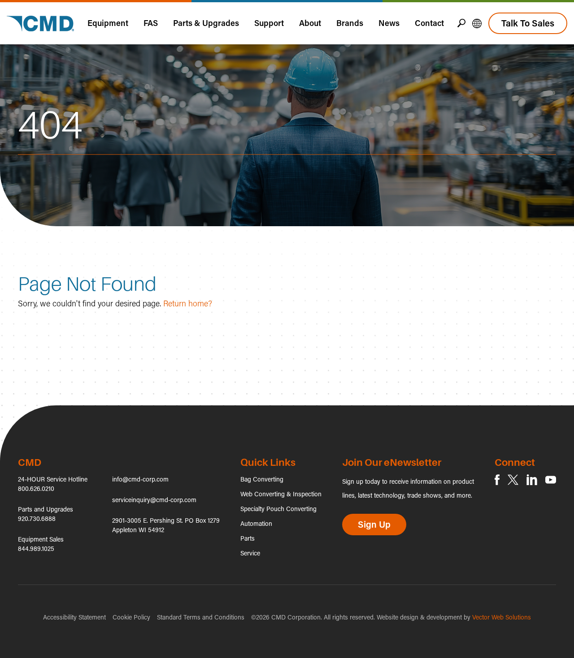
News (389, 22)
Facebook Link (497, 479)
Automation (256, 523)
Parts (247, 538)
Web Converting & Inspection (281, 494)
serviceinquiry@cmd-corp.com (154, 499)
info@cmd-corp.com (140, 479)
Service (250, 553)
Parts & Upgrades (206, 22)
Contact (429, 22)
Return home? (187, 303)
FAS (151, 22)
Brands (349, 22)
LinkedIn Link (531, 479)
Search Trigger (461, 23)
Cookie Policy (131, 617)
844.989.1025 (36, 548)
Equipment (107, 22)
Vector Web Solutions (501, 617)
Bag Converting (261, 479)
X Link (513, 479)
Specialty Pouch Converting (278, 508)
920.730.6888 (37, 518)
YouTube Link (550, 479)
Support (269, 22)
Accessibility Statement (74, 617)
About (310, 22)
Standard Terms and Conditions (200, 617)
